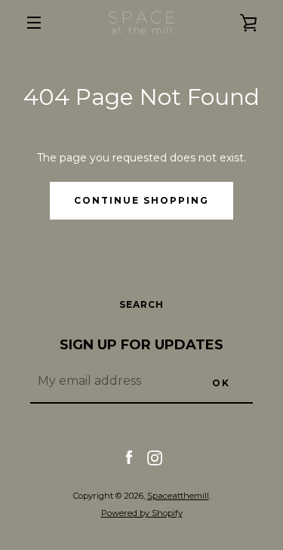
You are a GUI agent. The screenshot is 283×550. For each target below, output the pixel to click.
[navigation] (34, 22)
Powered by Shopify (142, 513)
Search (141, 304)
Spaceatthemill (178, 495)
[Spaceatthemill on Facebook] (129, 457)
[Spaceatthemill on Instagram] (154, 457)
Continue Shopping (141, 200)
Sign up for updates (141, 344)
